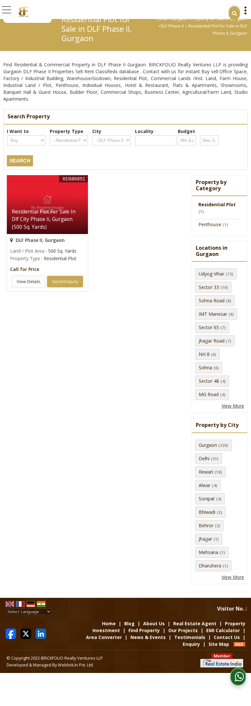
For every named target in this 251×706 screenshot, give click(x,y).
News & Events (148, 637)
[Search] (234, 13)
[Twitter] (26, 633)
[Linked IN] (41, 633)
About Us (154, 623)
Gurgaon (179, 19)
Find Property (144, 630)
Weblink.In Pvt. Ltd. (76, 665)
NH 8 (204, 354)
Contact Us (227, 637)
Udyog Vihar (211, 274)
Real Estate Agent (194, 623)
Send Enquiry (65, 281)
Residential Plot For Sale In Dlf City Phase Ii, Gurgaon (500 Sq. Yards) (43, 219)
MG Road (209, 394)
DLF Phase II (172, 26)
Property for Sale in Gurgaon (219, 19)
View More (233, 406)
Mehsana (208, 552)
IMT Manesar (213, 314)
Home (161, 19)
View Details (29, 281)
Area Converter (104, 637)
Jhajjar (205, 539)
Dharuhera (210, 566)
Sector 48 (209, 381)
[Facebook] (11, 633)
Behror (206, 525)
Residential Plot (217, 204)
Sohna (205, 367)
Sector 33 (209, 287)
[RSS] (239, 644)
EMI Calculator (223, 630)
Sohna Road (212, 300)
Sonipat (207, 499)
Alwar (204, 485)
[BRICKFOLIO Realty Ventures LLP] (23, 11)
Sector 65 (209, 327)
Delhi (204, 458)
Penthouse (209, 224)
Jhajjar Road (212, 341)
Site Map (219, 644)
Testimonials (189, 637)
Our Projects (183, 630)
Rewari (206, 472)
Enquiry (191, 644)
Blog (129, 623)
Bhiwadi (207, 512)
